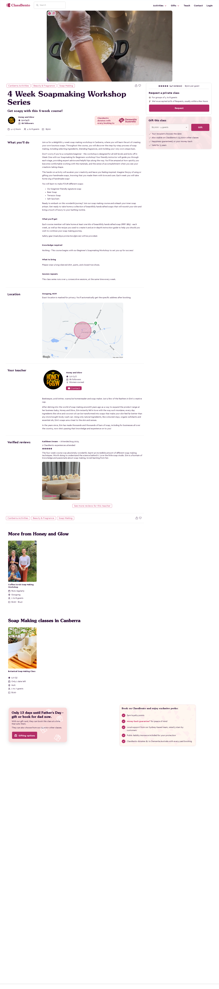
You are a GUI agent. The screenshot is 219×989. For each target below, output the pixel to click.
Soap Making (66, 86)
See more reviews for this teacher (92, 506)
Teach (187, 5)
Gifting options (24, 735)
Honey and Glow (26, 117)
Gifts (174, 5)
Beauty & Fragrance (44, 86)
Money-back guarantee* (138, 721)
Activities (158, 5)
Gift (200, 127)
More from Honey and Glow (38, 534)
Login (210, 5)
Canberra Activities (18, 86)
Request (179, 108)
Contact (198, 5)
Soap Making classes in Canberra (44, 620)
